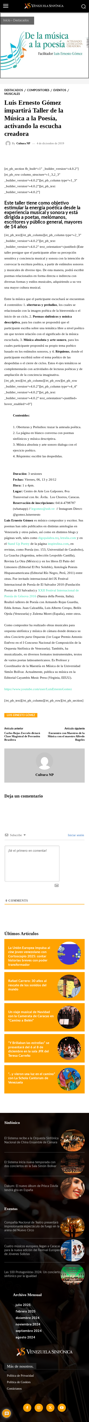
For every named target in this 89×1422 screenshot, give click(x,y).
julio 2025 (23, 1305)
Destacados (21, 20)
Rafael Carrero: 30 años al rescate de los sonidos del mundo (27, 985)
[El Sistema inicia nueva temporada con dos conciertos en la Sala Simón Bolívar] (72, 1164)
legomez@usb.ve (43, 508)
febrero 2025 (26, 1311)
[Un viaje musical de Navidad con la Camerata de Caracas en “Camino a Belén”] (69, 1017)
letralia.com (68, 538)
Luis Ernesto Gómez (21, 715)
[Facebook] (27, 1408)
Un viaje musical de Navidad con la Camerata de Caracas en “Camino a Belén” (31, 1016)
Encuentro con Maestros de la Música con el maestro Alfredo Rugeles (66, 736)
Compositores (38, 90)
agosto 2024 (25, 1337)
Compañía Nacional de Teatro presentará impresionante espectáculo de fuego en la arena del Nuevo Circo (31, 1226)
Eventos (59, 90)
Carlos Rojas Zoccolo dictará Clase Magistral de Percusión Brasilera (22, 736)
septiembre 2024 (28, 1331)
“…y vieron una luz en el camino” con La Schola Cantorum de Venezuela (31, 1078)
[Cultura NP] (8, 143)
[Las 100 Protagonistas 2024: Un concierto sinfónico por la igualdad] (72, 1274)
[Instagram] (39, 1408)
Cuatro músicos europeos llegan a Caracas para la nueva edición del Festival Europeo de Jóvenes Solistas (32, 1250)
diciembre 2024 (27, 1318)
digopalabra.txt (48, 538)
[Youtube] (62, 1408)
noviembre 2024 (28, 1324)
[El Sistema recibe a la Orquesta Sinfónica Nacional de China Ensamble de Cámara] (72, 1140)
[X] (50, 1408)
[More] (59, 155)
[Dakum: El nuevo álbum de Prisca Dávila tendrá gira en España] (72, 1188)
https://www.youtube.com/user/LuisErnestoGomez (38, 689)
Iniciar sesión (75, 835)
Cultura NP (23, 143)
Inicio (6, 20)
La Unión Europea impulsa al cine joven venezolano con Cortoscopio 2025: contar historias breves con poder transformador (29, 956)
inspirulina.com (58, 543)
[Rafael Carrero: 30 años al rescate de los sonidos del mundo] (69, 986)
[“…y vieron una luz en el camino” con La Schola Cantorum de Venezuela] (69, 1079)
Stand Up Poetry (19, 543)
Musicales (12, 94)
